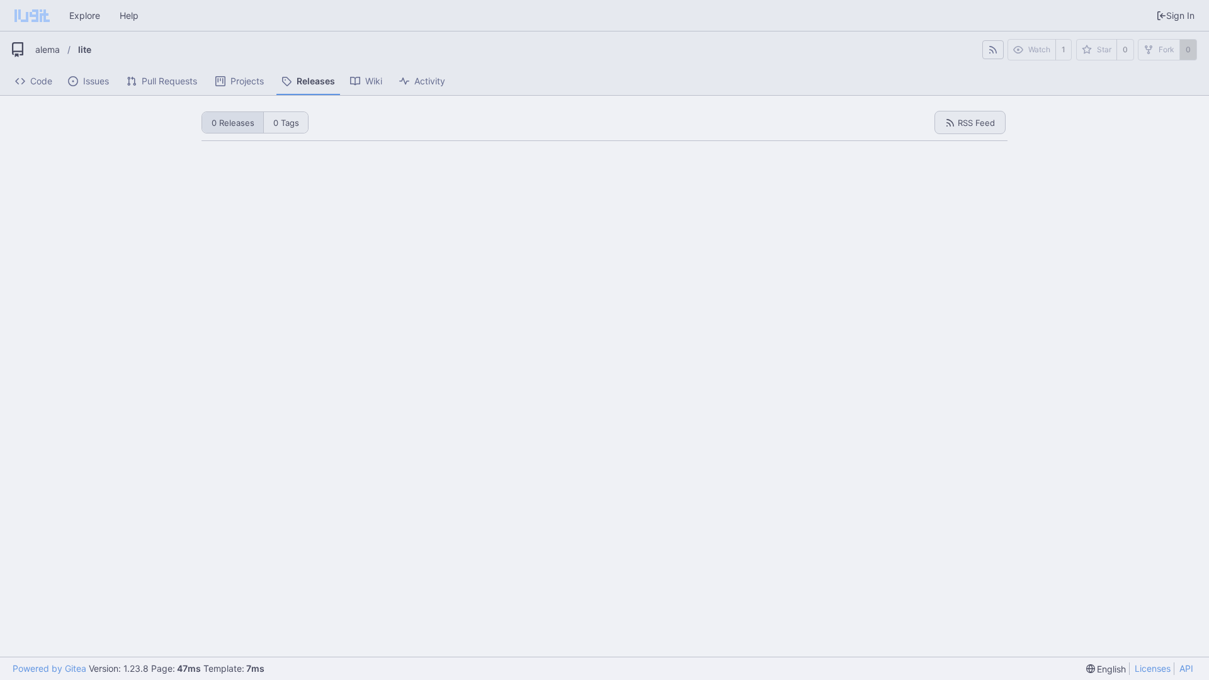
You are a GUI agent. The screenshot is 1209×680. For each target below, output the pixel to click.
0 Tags (286, 123)
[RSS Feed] (993, 49)
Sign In (1180, 15)
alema (47, 49)
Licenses (1153, 668)
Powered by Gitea (49, 668)
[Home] (32, 15)
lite (84, 49)
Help (129, 15)
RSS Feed (976, 123)
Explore (84, 15)
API (1186, 668)
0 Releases (233, 123)
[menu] (1106, 669)
